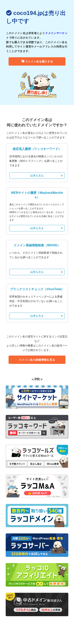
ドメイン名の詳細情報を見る (37, 359)
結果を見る (37, 175)
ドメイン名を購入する (39, 61)
